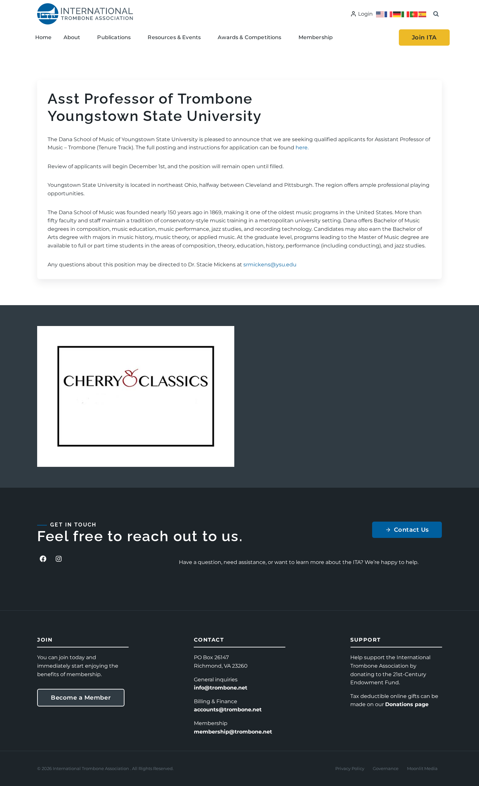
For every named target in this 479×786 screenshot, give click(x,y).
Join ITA (424, 37)
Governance (386, 768)
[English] (380, 14)
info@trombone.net (220, 688)
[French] (389, 14)
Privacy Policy (349, 768)
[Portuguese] (414, 14)
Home (43, 37)
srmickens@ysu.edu (270, 264)
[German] (397, 14)
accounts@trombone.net (228, 709)
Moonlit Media (422, 768)
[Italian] (405, 14)
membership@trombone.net (233, 732)
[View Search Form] (436, 14)
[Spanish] (422, 14)
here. (302, 147)
